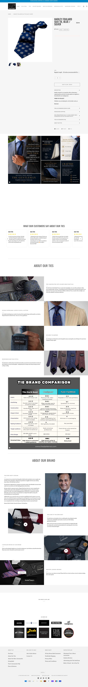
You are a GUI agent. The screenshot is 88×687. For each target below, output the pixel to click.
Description (57, 90)
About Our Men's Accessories (15, 658)
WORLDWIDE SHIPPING (59, 111)
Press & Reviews (12, 666)
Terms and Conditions (50, 661)
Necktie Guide (45, 675)
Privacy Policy (48, 658)
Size (55, 70)
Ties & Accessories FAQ (60, 119)
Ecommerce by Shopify (62, 675)
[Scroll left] (7, 238)
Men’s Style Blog (35, 675)
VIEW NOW (22, 572)
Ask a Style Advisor (31, 653)
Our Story (10, 653)
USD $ (78, 6)
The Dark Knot (23, 675)
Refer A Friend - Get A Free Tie (71, 663)
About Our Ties (12, 656)
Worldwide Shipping (50, 656)
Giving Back (11, 661)
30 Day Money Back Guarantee (53, 653)
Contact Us (29, 656)
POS (52, 675)
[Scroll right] (80, 238)
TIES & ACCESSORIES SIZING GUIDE (62, 108)
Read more (56, 103)
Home (9, 14)
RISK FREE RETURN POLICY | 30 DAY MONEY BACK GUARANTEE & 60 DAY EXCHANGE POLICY (65, 116)
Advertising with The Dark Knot (72, 660)
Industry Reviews (68, 658)
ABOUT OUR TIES (58, 122)
